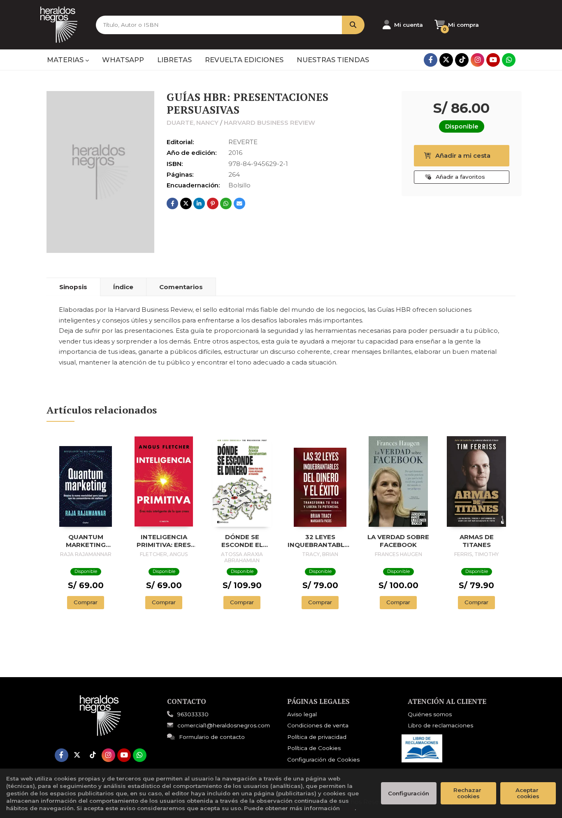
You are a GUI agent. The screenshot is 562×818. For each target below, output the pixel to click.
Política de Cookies (314, 748)
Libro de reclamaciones (440, 725)
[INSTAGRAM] (477, 60)
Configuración (408, 793)
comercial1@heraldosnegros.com (223, 725)
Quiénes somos (430, 714)
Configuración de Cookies (323, 759)
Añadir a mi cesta (462, 155)
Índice (123, 287)
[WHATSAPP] (509, 60)
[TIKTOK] (462, 60)
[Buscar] (353, 25)
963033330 (193, 714)
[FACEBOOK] (430, 60)
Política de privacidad (316, 737)
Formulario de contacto (212, 737)
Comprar (86, 602)
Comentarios (181, 287)
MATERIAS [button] (66, 60)
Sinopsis (73, 287)
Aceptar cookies (528, 793)
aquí (348, 808)
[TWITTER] (446, 60)
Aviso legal (302, 714)
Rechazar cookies (468, 793)
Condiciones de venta (317, 725)
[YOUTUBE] (493, 60)
